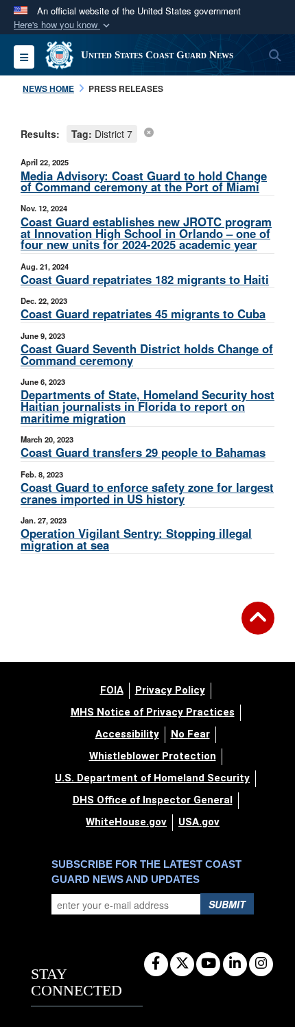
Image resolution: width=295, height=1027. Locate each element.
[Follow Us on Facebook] (156, 964)
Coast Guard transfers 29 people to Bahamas (143, 452)
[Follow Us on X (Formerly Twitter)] (182, 964)
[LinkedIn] (235, 964)
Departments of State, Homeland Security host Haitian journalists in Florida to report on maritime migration (147, 406)
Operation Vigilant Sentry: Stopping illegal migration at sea (136, 539)
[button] (63, 25)
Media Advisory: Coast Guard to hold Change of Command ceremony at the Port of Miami (144, 181)
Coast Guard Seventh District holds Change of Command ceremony (147, 354)
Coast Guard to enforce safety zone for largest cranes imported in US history (147, 493)
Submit (227, 904)
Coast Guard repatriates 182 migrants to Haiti (145, 279)
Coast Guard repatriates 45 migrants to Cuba (143, 313)
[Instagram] (261, 964)
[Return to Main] (257, 626)
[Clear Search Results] (149, 132)
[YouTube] (208, 964)
